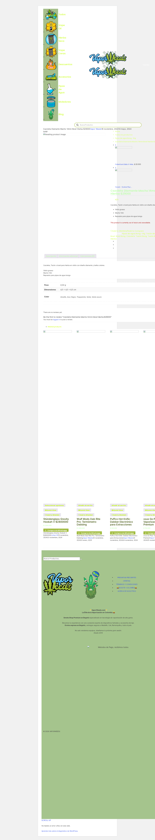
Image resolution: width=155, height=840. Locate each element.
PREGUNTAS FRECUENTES (126, 577)
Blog (51, 114)
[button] (85, 505)
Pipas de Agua (51, 89)
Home (117, 131)
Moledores (51, 101)
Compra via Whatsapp (57, 530)
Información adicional (68, 256)
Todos (51, 14)
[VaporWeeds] (108, 58)
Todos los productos (124, 135)
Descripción (51, 256)
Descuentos (51, 64)
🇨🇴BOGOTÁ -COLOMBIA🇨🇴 (127, 588)
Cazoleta (130, 236)
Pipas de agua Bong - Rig (125, 138)
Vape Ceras (51, 52)
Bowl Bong (120, 236)
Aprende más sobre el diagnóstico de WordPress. (60, 831)
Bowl (113, 236)
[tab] (51, 256)
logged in (56, 319)
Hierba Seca (51, 39)
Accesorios (51, 77)
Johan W (54, 535)
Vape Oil (51, 27)
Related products (54, 327)
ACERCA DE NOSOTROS (127, 591)
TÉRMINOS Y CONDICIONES (127, 584)
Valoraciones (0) (87, 256)
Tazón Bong (141, 236)
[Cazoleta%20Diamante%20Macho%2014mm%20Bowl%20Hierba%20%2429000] (115, 241)
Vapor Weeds (95, 129)
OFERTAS (126, 581)
